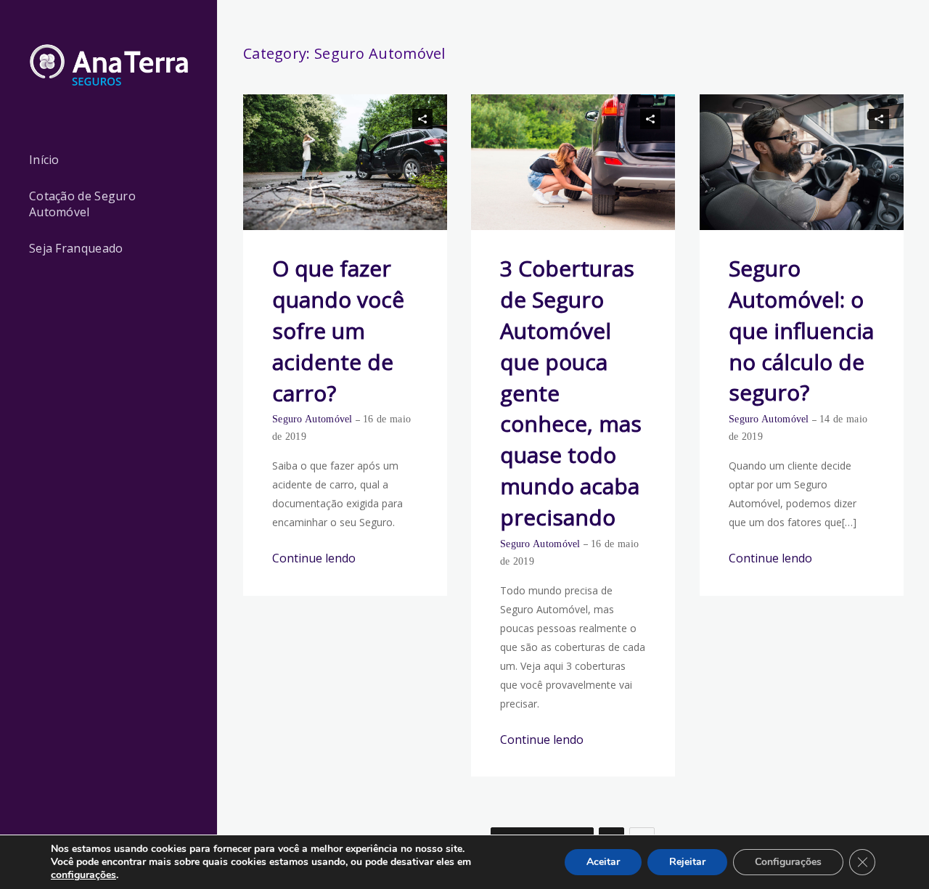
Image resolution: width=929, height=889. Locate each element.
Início (44, 160)
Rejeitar (687, 862)
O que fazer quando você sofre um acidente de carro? (338, 330)
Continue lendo (314, 558)
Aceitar (603, 862)
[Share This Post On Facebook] (361, 119)
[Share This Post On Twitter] (382, 119)
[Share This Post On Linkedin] (402, 119)
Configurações (788, 862)
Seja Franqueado (76, 248)
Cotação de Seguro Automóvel (82, 204)
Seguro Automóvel (312, 419)
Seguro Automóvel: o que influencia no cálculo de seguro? (801, 330)
